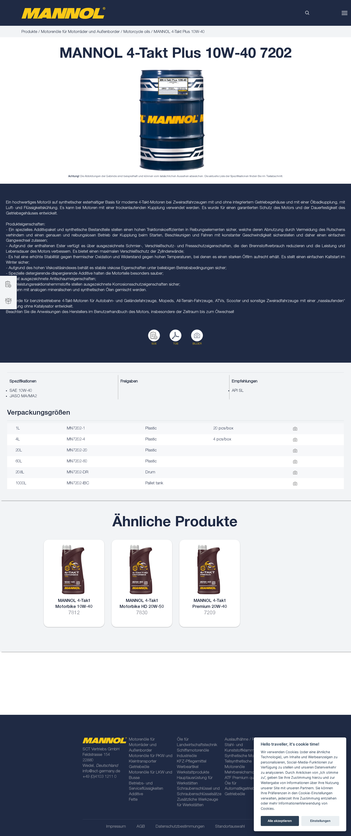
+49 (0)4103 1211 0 (100, 777)
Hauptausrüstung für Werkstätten (195, 781)
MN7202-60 (77, 462)
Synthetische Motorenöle (246, 756)
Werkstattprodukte (193, 773)
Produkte (29, 32)
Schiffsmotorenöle (193, 751)
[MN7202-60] (172, 120)
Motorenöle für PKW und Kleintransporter (150, 759)
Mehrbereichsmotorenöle (246, 773)
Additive (136, 794)
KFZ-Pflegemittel (191, 762)
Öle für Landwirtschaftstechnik (197, 742)
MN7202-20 (77, 451)
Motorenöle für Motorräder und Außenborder (80, 32)
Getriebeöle (139, 767)
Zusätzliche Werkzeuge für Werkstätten (197, 802)
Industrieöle (187, 756)
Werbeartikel (187, 767)
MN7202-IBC (78, 483)
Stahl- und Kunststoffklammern (242, 748)
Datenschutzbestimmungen (180, 827)
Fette (133, 800)
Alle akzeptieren (280, 821)
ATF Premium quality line (246, 778)
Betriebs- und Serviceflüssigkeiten (146, 786)
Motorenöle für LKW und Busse (150, 775)
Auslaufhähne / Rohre (244, 740)
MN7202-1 (76, 429)
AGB (141, 827)
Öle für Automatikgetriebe (241, 786)
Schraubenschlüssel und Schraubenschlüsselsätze (199, 791)
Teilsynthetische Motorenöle (238, 764)
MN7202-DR (77, 472)
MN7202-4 (76, 440)
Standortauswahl (230, 827)
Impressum (116, 827)
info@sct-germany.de (101, 771)
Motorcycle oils (136, 32)
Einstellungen (320, 821)
